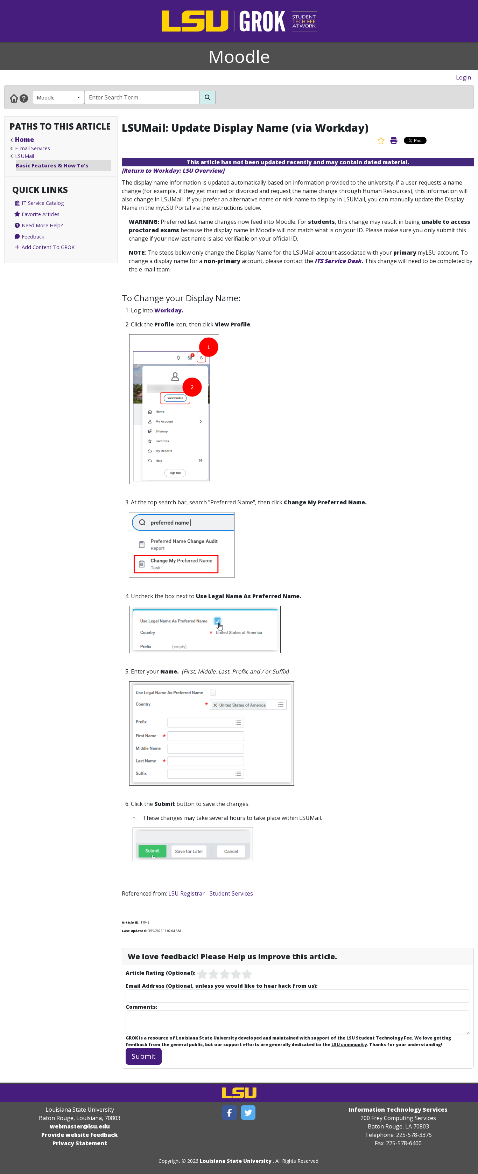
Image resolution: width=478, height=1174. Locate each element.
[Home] (14, 98)
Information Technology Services (398, 1109)
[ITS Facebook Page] (229, 1112)
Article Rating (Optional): (160, 972)
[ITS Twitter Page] (248, 1112)
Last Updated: (134, 930)
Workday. (168, 310)
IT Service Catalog (42, 202)
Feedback (32, 236)
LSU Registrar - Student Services (210, 893)
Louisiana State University (236, 1161)
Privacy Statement (79, 1143)
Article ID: (130, 922)
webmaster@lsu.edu (80, 1126)
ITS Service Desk (338, 261)
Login (463, 77)
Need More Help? (41, 225)
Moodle (239, 56)
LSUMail (24, 155)
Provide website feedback (79, 1135)
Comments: (141, 1006)
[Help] (24, 98)
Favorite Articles (39, 213)
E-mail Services (32, 148)
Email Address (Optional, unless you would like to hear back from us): (221, 985)
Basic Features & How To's (52, 165)
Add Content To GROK (47, 246)
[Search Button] (207, 97)
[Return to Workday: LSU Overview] (173, 170)
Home (24, 139)
